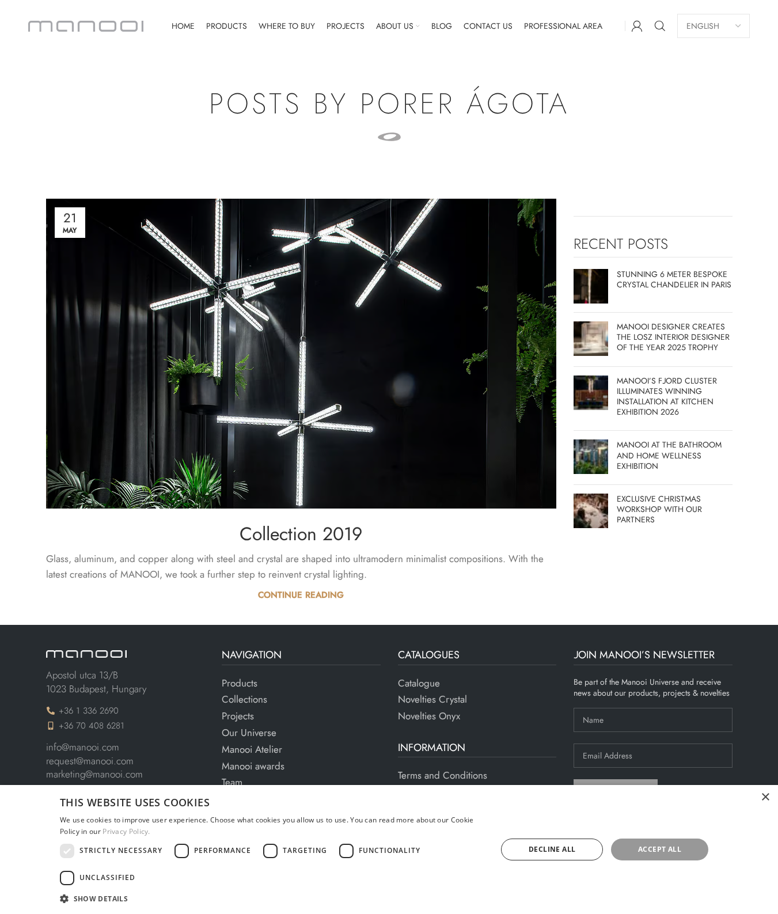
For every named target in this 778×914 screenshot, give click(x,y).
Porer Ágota (465, 103)
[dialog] (389, 849)
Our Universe (249, 732)
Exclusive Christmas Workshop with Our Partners (659, 509)
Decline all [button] (552, 849)
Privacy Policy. (126, 831)
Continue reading (301, 595)
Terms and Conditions (442, 775)
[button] (272, 898)
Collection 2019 (301, 534)
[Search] (659, 25)
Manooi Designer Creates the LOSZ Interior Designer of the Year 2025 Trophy (673, 337)
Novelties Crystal (432, 699)
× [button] (765, 797)
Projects (238, 716)
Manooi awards (253, 766)
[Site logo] (85, 25)
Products (239, 683)
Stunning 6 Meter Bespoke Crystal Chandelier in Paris (674, 279)
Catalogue (419, 683)
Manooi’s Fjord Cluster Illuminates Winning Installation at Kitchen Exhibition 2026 (667, 396)
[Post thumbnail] (591, 286)
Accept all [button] (659, 849)
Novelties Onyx (429, 716)
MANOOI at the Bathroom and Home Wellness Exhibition (669, 455)
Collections (244, 699)
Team (232, 782)
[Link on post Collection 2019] (301, 354)
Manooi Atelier (252, 749)
